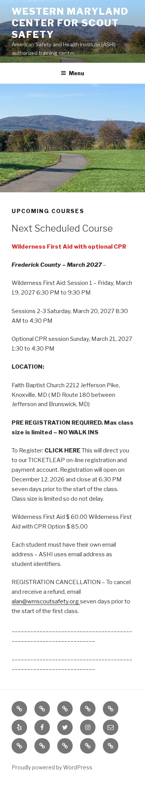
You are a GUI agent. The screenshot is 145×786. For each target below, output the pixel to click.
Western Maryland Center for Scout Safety (70, 23)
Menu (76, 73)
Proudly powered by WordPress (52, 767)
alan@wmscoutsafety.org (46, 601)
